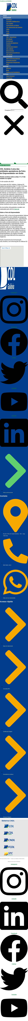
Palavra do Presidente (13, 72)
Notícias (5, 66)
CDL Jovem (9, 23)
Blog (7, 70)
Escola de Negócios (12, 43)
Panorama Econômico (13, 53)
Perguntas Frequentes (13, 62)
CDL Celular (9, 49)
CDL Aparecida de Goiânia (14, 27)
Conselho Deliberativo (13, 21)
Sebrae (16, 209)
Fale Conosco (10, 76)
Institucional (7, 17)
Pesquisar (8, 110)
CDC (7, 64)
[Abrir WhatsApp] (24, 1017)
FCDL (7, 31)
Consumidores (7, 56)
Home (5, 15)
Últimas (8, 68)
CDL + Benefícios (11, 37)
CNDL (7, 29)
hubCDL (8, 45)
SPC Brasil (9, 39)
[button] (14, 95)
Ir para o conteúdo (5, 1)
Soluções (6, 35)
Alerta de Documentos (13, 58)
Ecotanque (9, 41)
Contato (5, 74)
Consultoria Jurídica (12, 25)
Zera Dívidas (10, 51)
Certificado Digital (12, 47)
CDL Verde (9, 54)
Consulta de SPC (11, 60)
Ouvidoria (9, 78)
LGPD (7, 33)
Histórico (9, 19)
